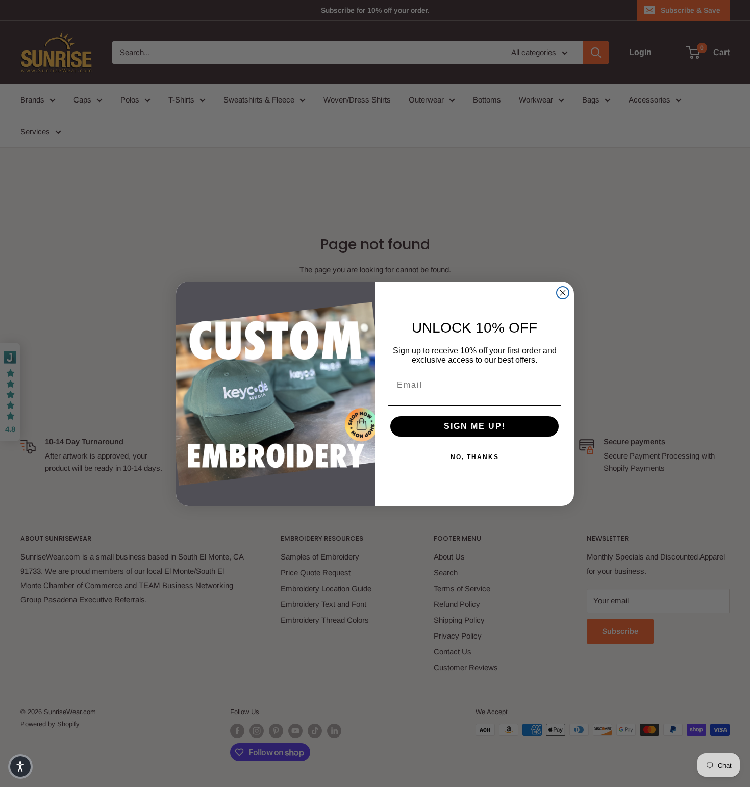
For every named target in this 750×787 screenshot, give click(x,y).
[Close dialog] (563, 293)
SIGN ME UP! (475, 426)
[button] (20, 766)
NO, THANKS (475, 457)
